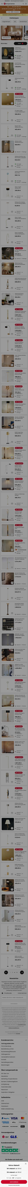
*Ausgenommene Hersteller (14, 1185)
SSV (14, 1178)
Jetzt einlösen (14, 1182)
